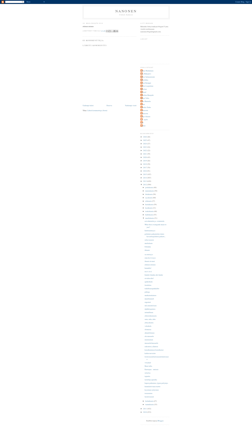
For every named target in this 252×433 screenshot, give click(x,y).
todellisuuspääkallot (152, 288)
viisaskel (148, 362)
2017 (145, 167)
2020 (145, 157)
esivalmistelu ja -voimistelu (154, 221)
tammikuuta (149, 404)
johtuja (147, 292)
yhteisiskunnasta (151, 316)
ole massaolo (149, 336)
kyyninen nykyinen (152, 390)
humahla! (148, 268)
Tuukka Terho (146, 107)
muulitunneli (149, 299)
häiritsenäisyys (150, 230)
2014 (145, 178)
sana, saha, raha (150, 319)
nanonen (126, 11)
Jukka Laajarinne (147, 86)
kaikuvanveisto (150, 353)
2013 (145, 181)
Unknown (144, 110)
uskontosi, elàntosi (151, 346)
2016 (145, 171)
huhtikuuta (149, 214)
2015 (145, 174)
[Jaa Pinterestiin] (117, 31)
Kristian (144, 89)
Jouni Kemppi (146, 83)
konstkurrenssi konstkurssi (154, 350)
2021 (145, 154)
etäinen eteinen (150, 264)
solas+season (149, 240)
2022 (145, 150)
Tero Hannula (146, 101)
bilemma (148, 246)
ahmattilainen (149, 333)
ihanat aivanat (150, 261)
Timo (143, 104)
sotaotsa (147, 373)
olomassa (148, 329)
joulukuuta (149, 187)
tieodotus (148, 285)
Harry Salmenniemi (148, 77)
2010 (145, 412)
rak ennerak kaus (151, 305)
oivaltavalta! (149, 278)
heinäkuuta (149, 204)
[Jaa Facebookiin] (114, 31)
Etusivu (109, 105)
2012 (145, 184)
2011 (145, 408)
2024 (145, 143)
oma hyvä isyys (150, 258)
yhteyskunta (149, 322)
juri (142, 122)
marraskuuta (149, 191)
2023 (145, 147)
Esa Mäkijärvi (146, 74)
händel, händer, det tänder (154, 275)
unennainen (149, 339)
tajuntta (147, 376)
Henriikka (144, 80)
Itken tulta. (148, 366)
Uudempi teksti (88, 105)
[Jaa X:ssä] (112, 31)
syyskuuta (149, 197)
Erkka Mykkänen (147, 71)
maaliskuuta (149, 218)
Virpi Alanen (145, 116)
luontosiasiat (149, 396)
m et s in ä (148, 271)
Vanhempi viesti (130, 105)
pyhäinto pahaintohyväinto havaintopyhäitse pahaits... (155, 235)
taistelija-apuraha (151, 379)
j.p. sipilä (144, 119)
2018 (145, 164)
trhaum (147, 250)
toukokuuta (149, 211)
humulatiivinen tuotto (152, 386)
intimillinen (149, 312)
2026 (145, 137)
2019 (145, 160)
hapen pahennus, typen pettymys (156, 383)
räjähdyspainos (150, 309)
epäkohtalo (149, 281)
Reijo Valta (145, 98)
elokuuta (148, 201)
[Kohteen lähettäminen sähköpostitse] (107, 31)
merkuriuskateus (150, 295)
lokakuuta (149, 194)
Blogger (160, 420)
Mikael (143, 92)
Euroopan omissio (151, 369)
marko (143, 125)
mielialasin (149, 243)
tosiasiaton (148, 393)
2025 (145, 140)
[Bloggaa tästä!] (109, 31)
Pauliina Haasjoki (147, 95)
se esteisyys (149, 254)
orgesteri (148, 302)
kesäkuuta (149, 208)
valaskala (148, 326)
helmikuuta (149, 401)
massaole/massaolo (151, 343)
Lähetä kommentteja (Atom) (97, 110)
